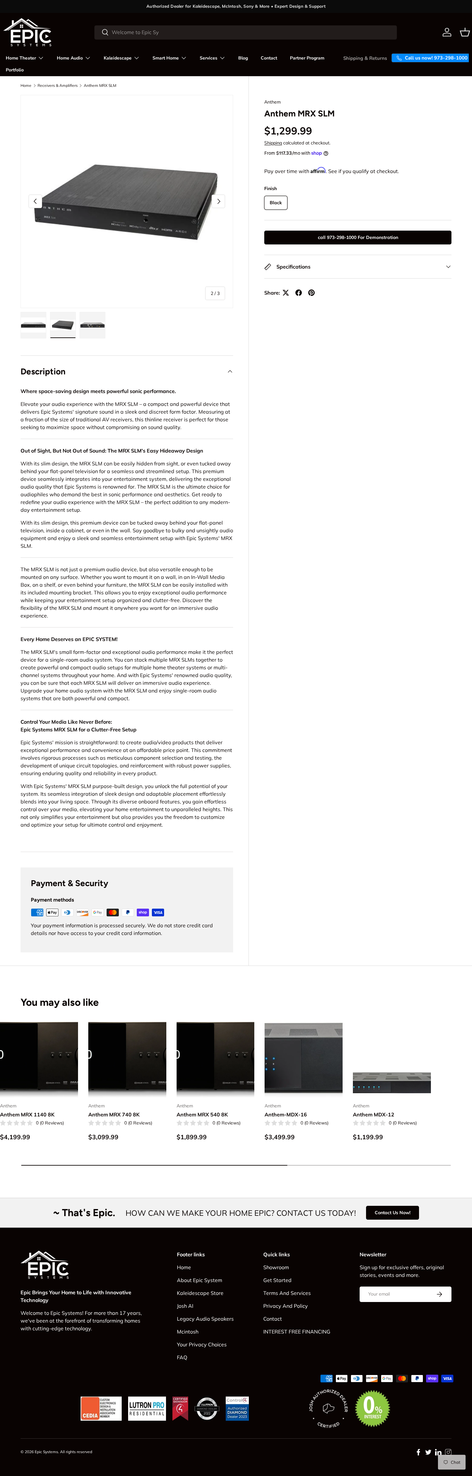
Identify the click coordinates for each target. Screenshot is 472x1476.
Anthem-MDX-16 (286, 1114)
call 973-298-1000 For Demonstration (358, 237)
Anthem (272, 102)
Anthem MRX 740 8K (114, 1114)
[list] (127, 201)
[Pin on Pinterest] (311, 292)
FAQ (182, 1357)
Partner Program (307, 58)
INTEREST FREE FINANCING (296, 1331)
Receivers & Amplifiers (58, 85)
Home (26, 85)
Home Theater (21, 58)
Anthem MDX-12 (373, 1114)
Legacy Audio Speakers (205, 1319)
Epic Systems (46, 1451)
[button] (465, 32)
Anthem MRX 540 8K (202, 1114)
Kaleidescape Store (200, 1293)
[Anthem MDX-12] (392, 1058)
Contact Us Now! (392, 1212)
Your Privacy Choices (202, 1344)
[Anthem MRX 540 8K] (216, 1058)
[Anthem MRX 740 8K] (127, 1058)
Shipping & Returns (365, 58)
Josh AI (185, 1306)
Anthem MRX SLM (100, 85)
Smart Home (166, 58)
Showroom (276, 1267)
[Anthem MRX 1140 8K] (39, 1058)
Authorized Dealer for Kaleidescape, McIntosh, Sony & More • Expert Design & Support (236, 6)
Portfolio (15, 70)
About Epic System (199, 1280)
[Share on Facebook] (298, 292)
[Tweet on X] (285, 292)
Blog (243, 58)
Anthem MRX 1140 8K (27, 1114)
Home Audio (70, 58)
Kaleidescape (118, 58)
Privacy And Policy (285, 1306)
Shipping (273, 143)
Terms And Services (287, 1293)
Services (208, 58)
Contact (269, 58)
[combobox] (245, 32)
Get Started (277, 1280)
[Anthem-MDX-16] (304, 1058)
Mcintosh (187, 1331)
